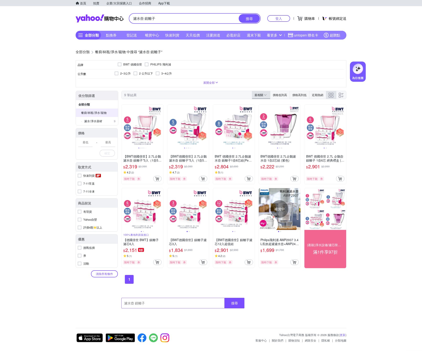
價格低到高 (280, 95)
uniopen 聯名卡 (306, 35)
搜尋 (234, 303)
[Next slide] (160, 125)
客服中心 (261, 340)
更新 (343, 335)
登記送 (131, 35)
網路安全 (310, 340)
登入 (278, 18)
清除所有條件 (104, 274)
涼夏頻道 (213, 35)
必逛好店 (233, 35)
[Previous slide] (124, 125)
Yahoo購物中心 (100, 18)
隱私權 (325, 340)
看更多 (272, 35)
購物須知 (294, 340)
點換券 (111, 35)
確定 (107, 153)
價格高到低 (299, 95)
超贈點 (335, 35)
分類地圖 (340, 340)
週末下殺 (254, 35)
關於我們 (277, 340)
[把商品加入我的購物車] (157, 179)
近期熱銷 (317, 95)
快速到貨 (172, 35)
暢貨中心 (152, 35)
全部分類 (84, 104)
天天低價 (193, 35)
